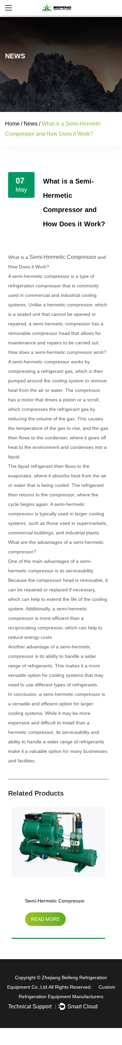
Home (12, 124)
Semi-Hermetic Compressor (62, 257)
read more (45, 919)
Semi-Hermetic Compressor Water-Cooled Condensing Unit (58, 902)
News (31, 124)
